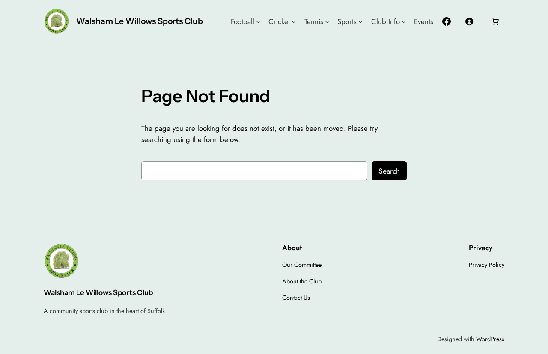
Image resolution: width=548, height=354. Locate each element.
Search (389, 171)
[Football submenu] (258, 21)
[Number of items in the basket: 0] (495, 21)
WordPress (490, 339)
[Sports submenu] (360, 21)
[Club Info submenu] (404, 21)
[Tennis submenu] (327, 21)
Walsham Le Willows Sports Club (139, 21)
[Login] (469, 21)
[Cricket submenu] (294, 21)
